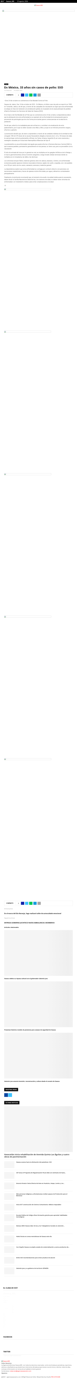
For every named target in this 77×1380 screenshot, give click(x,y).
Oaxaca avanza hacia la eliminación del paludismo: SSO (34, 1162)
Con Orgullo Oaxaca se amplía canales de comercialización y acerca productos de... (42, 1247)
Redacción (9, 90)
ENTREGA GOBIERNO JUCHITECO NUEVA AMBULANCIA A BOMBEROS (29, 923)
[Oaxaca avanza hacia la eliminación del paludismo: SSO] (9, 1164)
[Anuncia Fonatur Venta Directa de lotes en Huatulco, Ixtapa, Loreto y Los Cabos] (9, 1186)
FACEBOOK (7, 1337)
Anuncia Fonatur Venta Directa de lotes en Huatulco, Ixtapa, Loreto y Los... (40, 1183)
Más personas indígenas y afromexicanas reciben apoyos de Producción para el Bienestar (41, 1195)
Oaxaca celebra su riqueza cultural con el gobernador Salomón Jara (26, 978)
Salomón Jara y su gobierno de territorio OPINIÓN (32, 1268)
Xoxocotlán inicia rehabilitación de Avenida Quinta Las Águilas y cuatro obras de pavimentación (36, 1155)
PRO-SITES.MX (55, 1377)
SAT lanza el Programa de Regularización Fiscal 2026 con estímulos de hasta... (41, 1173)
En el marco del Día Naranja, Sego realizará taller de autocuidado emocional (32, 913)
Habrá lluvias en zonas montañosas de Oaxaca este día (34, 1236)
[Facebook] (1, 1375)
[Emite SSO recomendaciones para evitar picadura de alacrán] (9, 1260)
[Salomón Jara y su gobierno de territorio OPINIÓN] (9, 1270)
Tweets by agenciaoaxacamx (12, 1355)
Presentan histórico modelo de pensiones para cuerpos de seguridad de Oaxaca (30, 1030)
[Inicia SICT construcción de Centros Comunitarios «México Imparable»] (9, 1207)
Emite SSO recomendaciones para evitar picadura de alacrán (35, 1258)
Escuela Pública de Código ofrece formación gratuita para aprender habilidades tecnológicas (41, 1216)
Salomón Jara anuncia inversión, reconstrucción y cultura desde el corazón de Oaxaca (32, 1081)
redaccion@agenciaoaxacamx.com (20, 1371)
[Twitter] (2, 1375)
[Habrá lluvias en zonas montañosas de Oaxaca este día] (9, 1239)
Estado (6, 84)
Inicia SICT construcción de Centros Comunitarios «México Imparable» (38, 1204)
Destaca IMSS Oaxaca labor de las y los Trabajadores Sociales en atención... (40, 1226)
